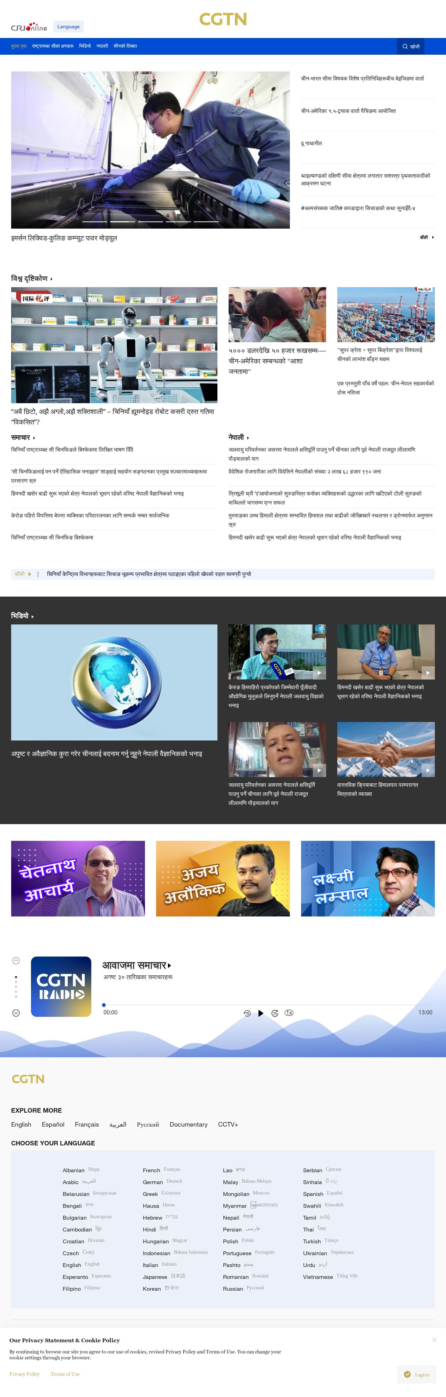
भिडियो (20, 616)
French (161, 1170)
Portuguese (249, 1253)
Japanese (164, 1276)
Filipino (81, 1288)
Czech (78, 1253)
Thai (314, 1229)
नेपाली (236, 437)
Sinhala (320, 1182)
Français (87, 1124)
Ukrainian (328, 1253)
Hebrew (160, 1217)
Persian (241, 1229)
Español (53, 1124)
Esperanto (87, 1276)
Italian (160, 1264)
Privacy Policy (24, 1374)
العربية (117, 1124)
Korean (161, 1288)
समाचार (20, 437)
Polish (238, 1241)
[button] (94, 221)
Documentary (189, 1124)
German (162, 1182)
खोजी (415, 46)
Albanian (81, 1170)
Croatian (84, 1241)
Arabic (79, 1182)
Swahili (323, 1205)
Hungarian (165, 1241)
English (21, 1124)
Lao (234, 1170)
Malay (247, 1182)
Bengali (78, 1205)
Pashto (238, 1264)
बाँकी (424, 237)
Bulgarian (87, 1217)
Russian (243, 1288)
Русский (148, 1124)
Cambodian (82, 1229)
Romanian (245, 1276)
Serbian (322, 1170)
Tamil (316, 1217)
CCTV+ (228, 1124)
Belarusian (89, 1193)
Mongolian (246, 1193)
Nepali (238, 1217)
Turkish (320, 1241)
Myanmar (250, 1205)
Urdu (315, 1264)
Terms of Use (65, 1374)
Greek (161, 1193)
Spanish (323, 1193)
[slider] (104, 1005)
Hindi (155, 1229)
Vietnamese (330, 1276)
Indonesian (175, 1253)
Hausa (159, 1205)
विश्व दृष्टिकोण (29, 278)
